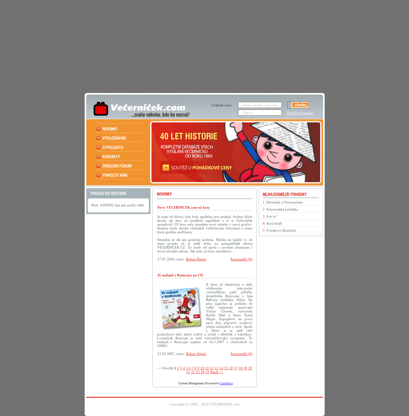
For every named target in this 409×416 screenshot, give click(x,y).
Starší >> (216, 372)
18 (241, 368)
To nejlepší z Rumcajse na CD (180, 275)
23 (198, 372)
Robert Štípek (196, 259)
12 (212, 368)
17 (236, 368)
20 (250, 368)
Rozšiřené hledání (300, 113)
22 (193, 372)
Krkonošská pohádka (282, 209)
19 (245, 368)
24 (202, 372)
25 (207, 372)
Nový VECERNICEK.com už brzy (183, 207)
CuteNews (226, 383)
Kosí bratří (274, 223)
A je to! (271, 216)
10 (202, 368)
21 (188, 372)
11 (207, 368)
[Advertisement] (205, 44)
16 (231, 368)
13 (217, 368)
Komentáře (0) (241, 259)
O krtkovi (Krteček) (281, 230)
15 (226, 368)
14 (221, 368)
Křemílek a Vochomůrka (284, 202)
